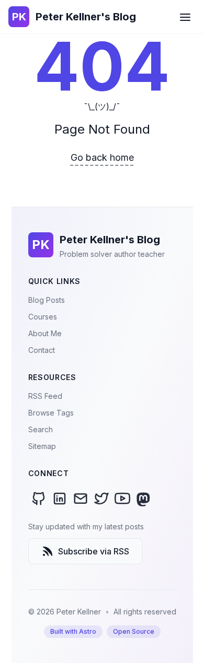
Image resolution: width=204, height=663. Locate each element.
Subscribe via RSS (93, 551)
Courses (42, 316)
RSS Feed (45, 396)
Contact (41, 350)
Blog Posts (46, 299)
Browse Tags (51, 412)
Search (40, 429)
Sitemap (42, 446)
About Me (45, 333)
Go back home (102, 157)
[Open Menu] (185, 17)
